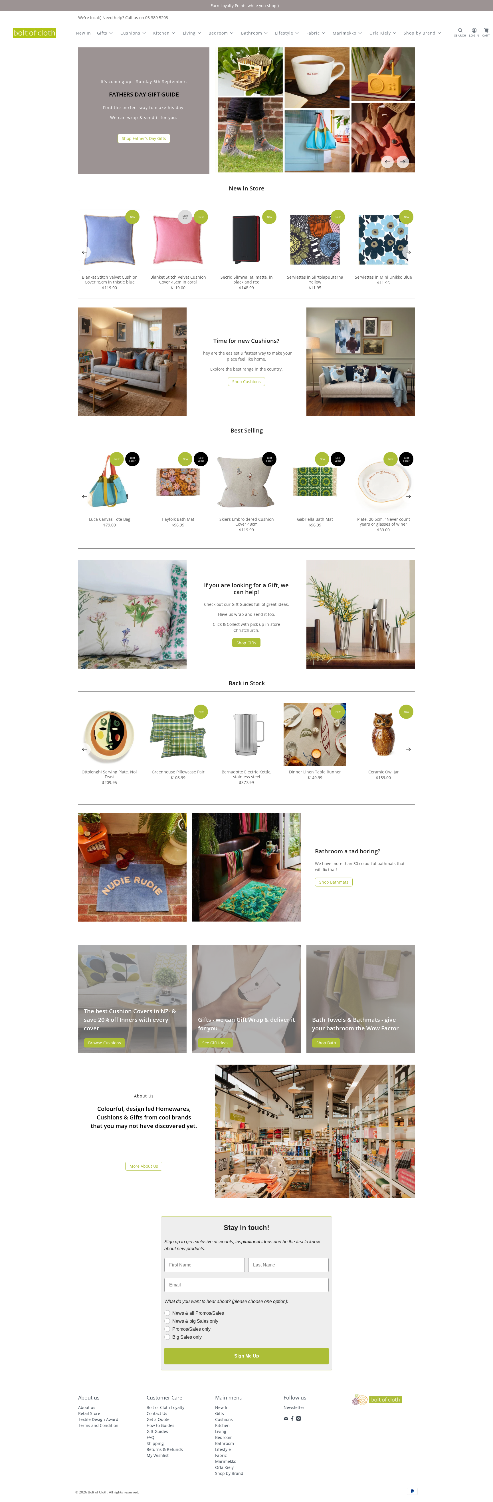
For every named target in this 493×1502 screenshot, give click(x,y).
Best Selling (247, 430)
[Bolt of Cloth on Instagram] (298, 1419)
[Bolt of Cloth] (34, 33)
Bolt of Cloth (97, 1492)
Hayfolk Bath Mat (178, 519)
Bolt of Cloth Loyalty (165, 1407)
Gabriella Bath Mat (315, 519)
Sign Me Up (246, 1356)
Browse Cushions (104, 1042)
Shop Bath (326, 1042)
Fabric (313, 33)
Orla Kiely (380, 33)
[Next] (403, 162)
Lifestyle (284, 33)
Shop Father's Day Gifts (144, 138)
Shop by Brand (420, 33)
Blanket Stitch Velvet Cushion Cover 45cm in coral (178, 279)
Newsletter (294, 1407)
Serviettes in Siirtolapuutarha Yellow (315, 279)
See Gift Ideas (215, 1042)
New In (83, 33)
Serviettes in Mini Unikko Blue (383, 277)
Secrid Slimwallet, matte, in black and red (247, 279)
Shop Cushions (246, 381)
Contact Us (157, 1413)
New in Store (246, 188)
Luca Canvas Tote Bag (109, 519)
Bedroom (218, 33)
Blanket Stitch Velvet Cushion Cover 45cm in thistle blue (110, 279)
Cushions (130, 33)
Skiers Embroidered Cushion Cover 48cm (246, 521)
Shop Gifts (246, 643)
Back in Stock (247, 683)
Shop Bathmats (333, 882)
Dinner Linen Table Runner (315, 772)
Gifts (102, 33)
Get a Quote (158, 1419)
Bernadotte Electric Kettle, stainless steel (247, 774)
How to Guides (160, 1425)
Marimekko (344, 33)
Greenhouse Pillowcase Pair (178, 772)
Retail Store (89, 1413)
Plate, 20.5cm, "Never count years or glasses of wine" (383, 521)
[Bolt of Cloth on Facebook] (292, 1419)
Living (189, 33)
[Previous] (387, 162)
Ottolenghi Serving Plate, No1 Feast (110, 774)
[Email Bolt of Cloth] (286, 1419)
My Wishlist (158, 1455)
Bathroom (251, 33)
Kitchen (161, 33)
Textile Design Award (98, 1419)
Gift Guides (157, 1431)
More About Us (144, 1166)
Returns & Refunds (165, 1449)
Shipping (155, 1443)
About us (86, 1407)
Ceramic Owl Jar (383, 772)
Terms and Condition (98, 1425)
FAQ (150, 1437)
